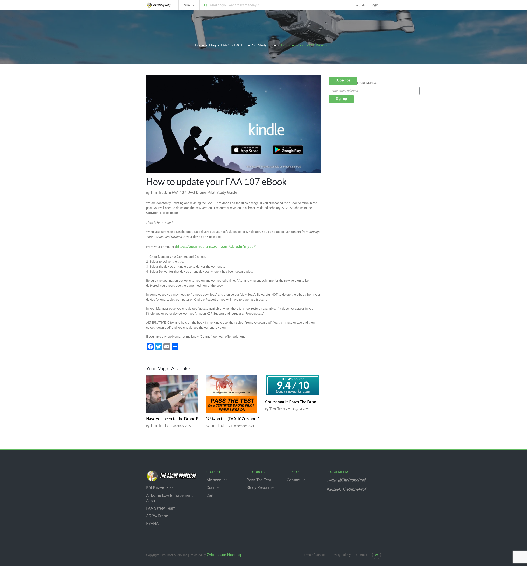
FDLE (150, 488)
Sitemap (361, 555)
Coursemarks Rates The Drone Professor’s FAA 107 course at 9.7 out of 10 (293, 402)
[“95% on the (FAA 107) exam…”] (231, 393)
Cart (209, 495)
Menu (188, 5)
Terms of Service (313, 555)
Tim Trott (158, 192)
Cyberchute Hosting (224, 555)
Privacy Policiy (341, 555)
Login (374, 5)
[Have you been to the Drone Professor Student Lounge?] (172, 393)
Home (199, 45)
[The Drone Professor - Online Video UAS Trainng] (159, 5)
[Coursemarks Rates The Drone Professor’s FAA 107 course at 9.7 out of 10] (293, 385)
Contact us (296, 480)
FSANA (152, 523)
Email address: (367, 83)
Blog (212, 45)
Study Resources (261, 487)
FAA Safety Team (161, 508)
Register (361, 5)
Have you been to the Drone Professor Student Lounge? (174, 418)
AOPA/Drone (157, 516)
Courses (213, 487)
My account (216, 480)
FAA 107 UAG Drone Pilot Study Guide (248, 45)
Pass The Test (259, 480)
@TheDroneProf (352, 480)
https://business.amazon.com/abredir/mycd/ (215, 246)
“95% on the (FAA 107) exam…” (232, 418)
